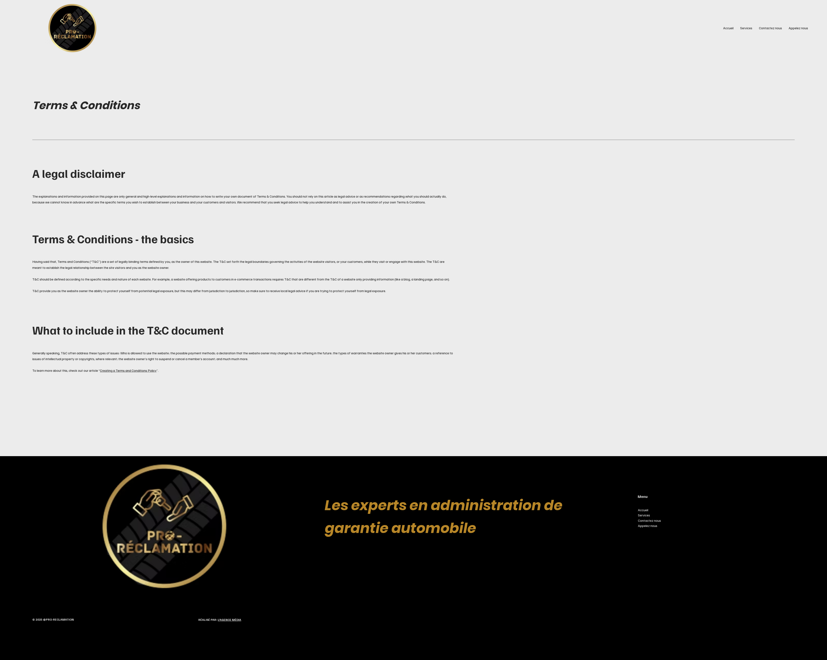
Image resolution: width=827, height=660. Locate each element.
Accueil (643, 510)
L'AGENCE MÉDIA (229, 619)
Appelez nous (647, 526)
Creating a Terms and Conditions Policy (128, 370)
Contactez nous (649, 520)
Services (644, 515)
